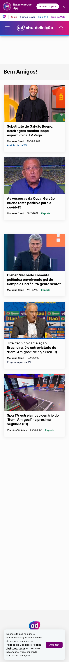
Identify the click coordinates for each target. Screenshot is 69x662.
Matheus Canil (15, 141)
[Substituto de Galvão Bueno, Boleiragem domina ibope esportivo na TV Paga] (34, 103)
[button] (54, 645)
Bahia (13, 17)
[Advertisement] (34, 49)
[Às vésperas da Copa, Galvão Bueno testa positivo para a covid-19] (34, 175)
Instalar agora (47, 6)
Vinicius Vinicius (17, 430)
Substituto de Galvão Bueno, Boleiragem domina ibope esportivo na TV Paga (30, 130)
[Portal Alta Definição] (34, 626)
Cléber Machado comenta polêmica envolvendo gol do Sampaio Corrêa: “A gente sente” (34, 279)
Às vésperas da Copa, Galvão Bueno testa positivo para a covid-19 (31, 203)
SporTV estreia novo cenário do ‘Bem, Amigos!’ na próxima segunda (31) (33, 419)
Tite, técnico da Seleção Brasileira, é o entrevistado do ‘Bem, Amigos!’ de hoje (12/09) (32, 347)
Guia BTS (43, 17)
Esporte (45, 213)
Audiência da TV (17, 145)
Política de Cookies (18, 644)
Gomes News (27, 17)
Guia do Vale (57, 17)
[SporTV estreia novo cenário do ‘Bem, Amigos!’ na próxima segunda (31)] (34, 392)
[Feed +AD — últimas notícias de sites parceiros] (6, 17)
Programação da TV (19, 362)
